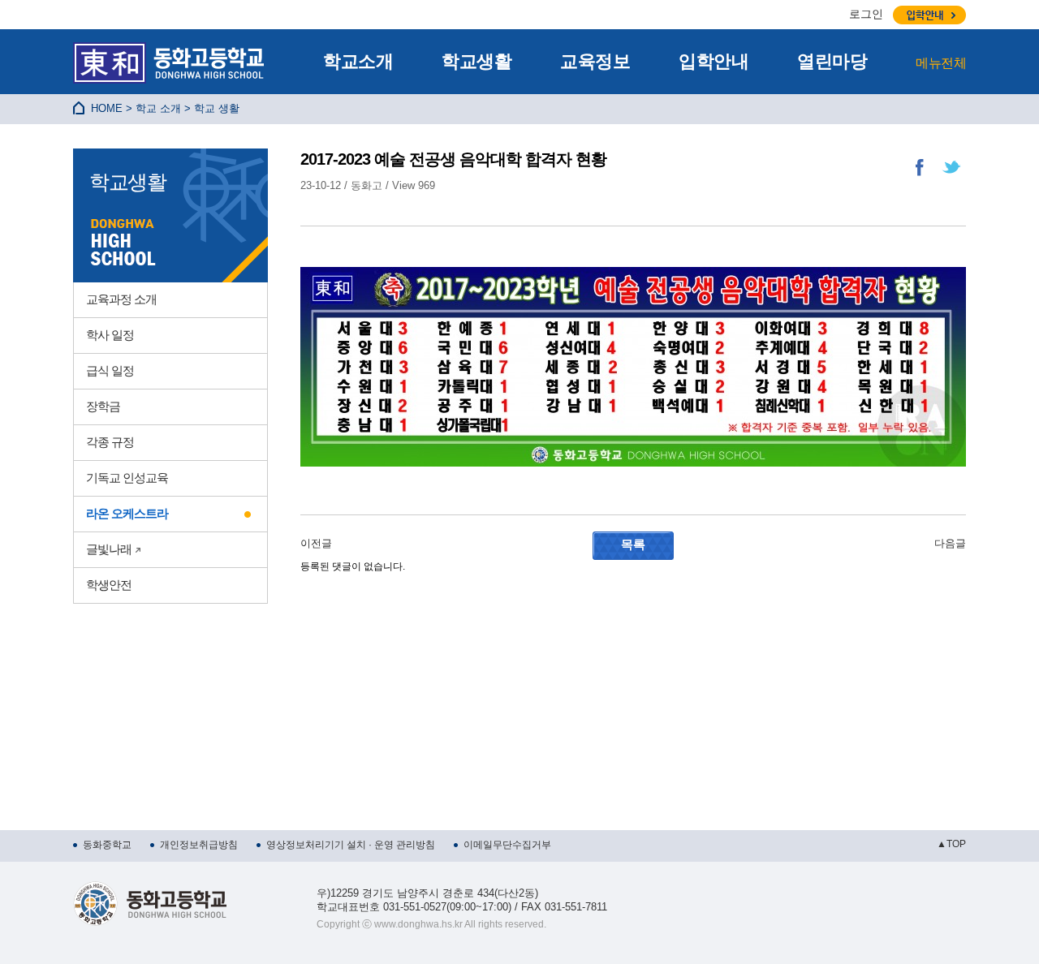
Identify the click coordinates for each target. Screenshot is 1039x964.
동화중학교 (107, 844)
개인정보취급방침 (199, 844)
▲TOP (951, 844)
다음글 (950, 543)
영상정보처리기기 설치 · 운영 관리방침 (350, 844)
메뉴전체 (941, 63)
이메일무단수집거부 (507, 844)
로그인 (866, 13)
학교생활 (476, 61)
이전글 (316, 543)
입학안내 (713, 61)
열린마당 (832, 61)
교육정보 (595, 61)
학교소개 (358, 61)
